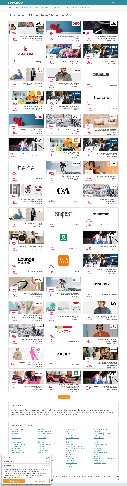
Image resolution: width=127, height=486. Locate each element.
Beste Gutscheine (89, 476)
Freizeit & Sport (71, 436)
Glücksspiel (69, 444)
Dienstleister (70, 459)
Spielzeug (97, 436)
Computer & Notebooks (18, 450)
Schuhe (13, 440)
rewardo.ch (51, 480)
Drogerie (41, 448)
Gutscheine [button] (26, 7)
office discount (66, 7)
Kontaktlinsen (98, 450)
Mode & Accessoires (17, 429)
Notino (87, 7)
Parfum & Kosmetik (44, 450)
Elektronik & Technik (17, 446)
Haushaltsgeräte (16, 448)
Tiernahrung (70, 429)
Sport (67, 442)
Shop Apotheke (78, 7)
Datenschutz (21, 477)
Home (11, 7)
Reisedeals (55, 7)
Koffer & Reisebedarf (44, 432)
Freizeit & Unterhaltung (73, 438)
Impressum (29, 477)
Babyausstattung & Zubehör (102, 434)
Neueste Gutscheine (104, 476)
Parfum (40, 452)
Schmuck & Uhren (16, 442)
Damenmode (15, 434)
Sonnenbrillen (98, 448)
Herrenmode (14, 432)
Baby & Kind (97, 432)
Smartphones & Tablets (18, 452)
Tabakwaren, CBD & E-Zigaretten (104, 459)
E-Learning (69, 456)
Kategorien (46, 7)
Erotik (95, 440)
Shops (57, 476)
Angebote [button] (36, 7)
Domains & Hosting (72, 463)
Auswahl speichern (39, 481)
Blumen (96, 454)
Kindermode (14, 436)
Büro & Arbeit (70, 452)
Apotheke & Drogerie (44, 444)
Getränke (41, 442)
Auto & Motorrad (71, 467)
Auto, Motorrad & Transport (74, 465)
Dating (96, 442)
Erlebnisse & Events (44, 434)
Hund (67, 432)
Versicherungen (71, 450)
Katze (67, 434)
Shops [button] (16, 7)
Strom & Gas (70, 461)
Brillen (95, 446)
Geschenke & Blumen (100, 452)
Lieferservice (42, 440)
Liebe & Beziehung (99, 438)
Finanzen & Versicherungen (74, 446)
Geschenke (97, 456)
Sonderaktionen (66, 476)
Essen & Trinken (43, 436)
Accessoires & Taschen (18, 444)
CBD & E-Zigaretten (100, 463)
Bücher (68, 440)
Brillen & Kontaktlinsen (101, 444)
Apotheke (41, 446)
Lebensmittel (42, 438)
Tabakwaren (97, 461)
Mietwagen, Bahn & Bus (101, 429)
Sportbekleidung (16, 438)
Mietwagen (41, 429)
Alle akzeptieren (14, 481)
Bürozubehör (70, 454)
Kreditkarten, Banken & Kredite (75, 448)
